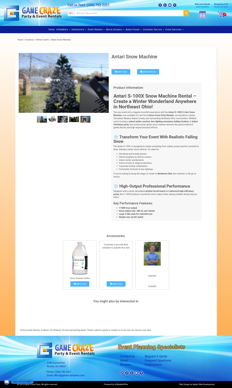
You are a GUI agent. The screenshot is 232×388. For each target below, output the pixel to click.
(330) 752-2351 (98, 5)
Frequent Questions (158, 360)
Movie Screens (114, 29)
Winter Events (42, 39)
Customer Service (153, 29)
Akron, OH (47, 330)
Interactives (78, 29)
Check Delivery (149, 72)
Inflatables (62, 29)
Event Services (174, 29)
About (124, 360)
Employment (153, 364)
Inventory (29, 39)
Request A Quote (156, 356)
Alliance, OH (59, 330)
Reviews (125, 364)
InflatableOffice (121, 384)
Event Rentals (95, 29)
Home (51, 29)
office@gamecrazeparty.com (69, 375)
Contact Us (127, 356)
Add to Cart (122, 72)
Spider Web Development (204, 384)
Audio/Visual (133, 29)
